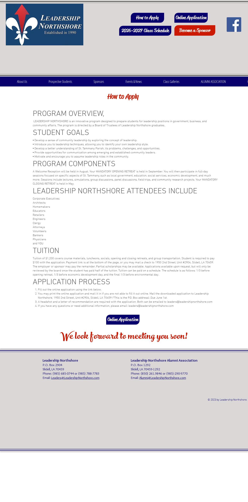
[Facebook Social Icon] (234, 24)
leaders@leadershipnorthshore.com (190, 302)
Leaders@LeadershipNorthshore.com (75, 378)
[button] (22, 81)
